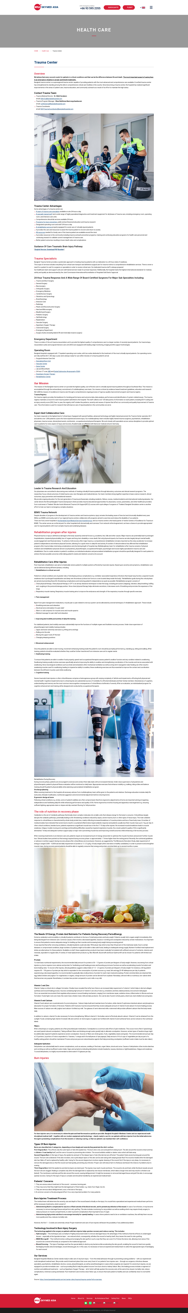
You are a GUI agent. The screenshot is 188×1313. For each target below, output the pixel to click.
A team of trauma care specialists (47, 211)
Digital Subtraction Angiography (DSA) (67, 371)
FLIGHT (130, 7)
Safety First (115, 1298)
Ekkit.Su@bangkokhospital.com (51, 99)
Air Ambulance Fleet (102, 1298)
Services (89, 1298)
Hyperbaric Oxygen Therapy (45, 374)
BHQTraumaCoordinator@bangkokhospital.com (57, 109)
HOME (36, 51)
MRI (49, 371)
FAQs (130, 1298)
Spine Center (40, 366)
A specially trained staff (44, 214)
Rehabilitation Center (43, 377)
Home (73, 1298)
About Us (81, 1298)
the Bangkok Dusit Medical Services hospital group (75, 521)
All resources (40, 232)
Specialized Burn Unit (43, 361)
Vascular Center (41, 364)
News (124, 1298)
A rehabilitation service (44, 227)
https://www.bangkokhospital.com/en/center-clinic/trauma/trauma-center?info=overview (71, 1279)
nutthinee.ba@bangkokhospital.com (53, 104)
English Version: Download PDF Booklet (49, 249)
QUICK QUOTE (113, 7)
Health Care (45, 51)
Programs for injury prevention (46, 222)
